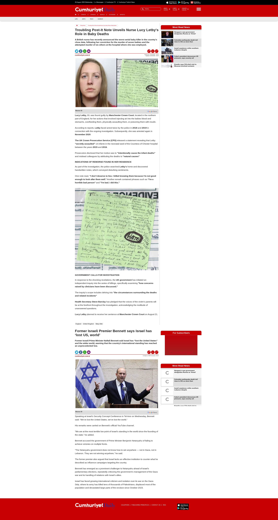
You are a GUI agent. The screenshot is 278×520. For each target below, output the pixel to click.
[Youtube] (199, 19)
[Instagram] (196, 19)
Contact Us (156, 505)
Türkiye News (82, 25)
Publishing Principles (140, 505)
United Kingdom (88, 324)
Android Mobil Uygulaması (183, 508)
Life (76, 19)
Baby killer (99, 324)
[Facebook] (189, 19)
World (102, 14)
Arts (83, 19)
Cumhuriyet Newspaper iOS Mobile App (171, 2)
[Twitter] (192, 19)
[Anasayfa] (95, 506)
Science (100, 19)
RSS (164, 505)
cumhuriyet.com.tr (82, 55)
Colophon (125, 505)
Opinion (93, 14)
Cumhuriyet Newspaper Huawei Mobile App (195, 2)
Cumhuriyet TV (111, 2)
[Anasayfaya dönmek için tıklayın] (95, 10)
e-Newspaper (99, 2)
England (78, 324)
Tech (91, 19)
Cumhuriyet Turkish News (127, 2)
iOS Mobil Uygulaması (183, 505)
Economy (112, 14)
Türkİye (83, 14)
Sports (122, 14)
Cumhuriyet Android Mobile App (183, 2)
